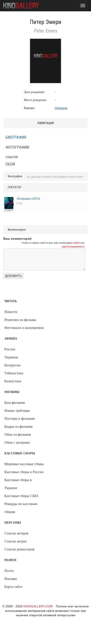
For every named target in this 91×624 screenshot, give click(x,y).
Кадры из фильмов (18, 426)
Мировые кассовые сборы (24, 464)
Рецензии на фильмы (20, 320)
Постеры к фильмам (19, 418)
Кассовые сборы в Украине (18, 484)
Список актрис (15, 541)
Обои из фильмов (17, 434)
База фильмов (14, 402)
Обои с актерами (17, 442)
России (9, 349)
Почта (9, 571)
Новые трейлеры (17, 410)
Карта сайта (13, 587)
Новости (10, 312)
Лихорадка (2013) (28, 198)
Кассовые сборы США (21, 496)
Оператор (61, 108)
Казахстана (12, 381)
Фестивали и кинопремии (24, 328)
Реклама (10, 579)
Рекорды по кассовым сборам (20, 508)
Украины (11, 357)
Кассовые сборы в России (24, 472)
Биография (16, 137)
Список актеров (16, 533)
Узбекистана (13, 373)
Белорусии (12, 365)
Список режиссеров (19, 549)
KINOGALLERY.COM (38, 606)
